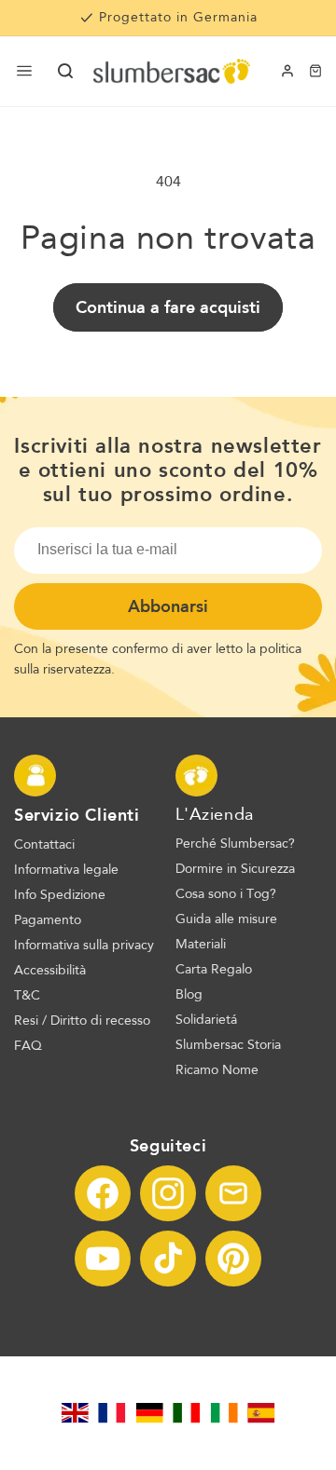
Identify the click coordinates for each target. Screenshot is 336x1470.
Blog (189, 994)
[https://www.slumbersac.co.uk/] (75, 1413)
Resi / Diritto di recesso (82, 1021)
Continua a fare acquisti (168, 307)
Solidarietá (206, 1020)
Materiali (200, 944)
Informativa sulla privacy (84, 945)
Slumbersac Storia (228, 1045)
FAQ (28, 1046)
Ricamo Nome (217, 1070)
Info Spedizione (59, 895)
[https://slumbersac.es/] (261, 1413)
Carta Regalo (213, 969)
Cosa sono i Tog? (225, 894)
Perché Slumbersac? (235, 844)
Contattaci (44, 844)
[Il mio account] (287, 70)
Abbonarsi (168, 606)
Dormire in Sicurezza (235, 869)
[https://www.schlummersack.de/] (149, 1413)
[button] (65, 70)
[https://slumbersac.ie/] (224, 1413)
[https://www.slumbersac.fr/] (112, 1413)
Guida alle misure (226, 919)
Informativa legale (66, 870)
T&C (27, 995)
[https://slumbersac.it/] (187, 1413)
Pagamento (47, 920)
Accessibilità (50, 970)
